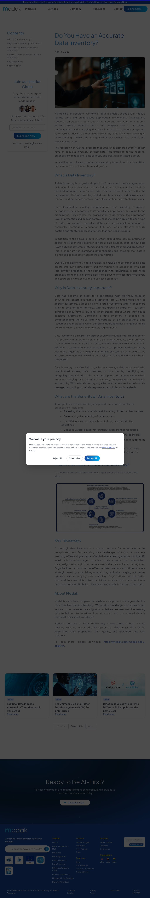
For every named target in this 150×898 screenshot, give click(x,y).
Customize (74, 458)
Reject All (57, 458)
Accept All (92, 458)
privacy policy (108, 448)
